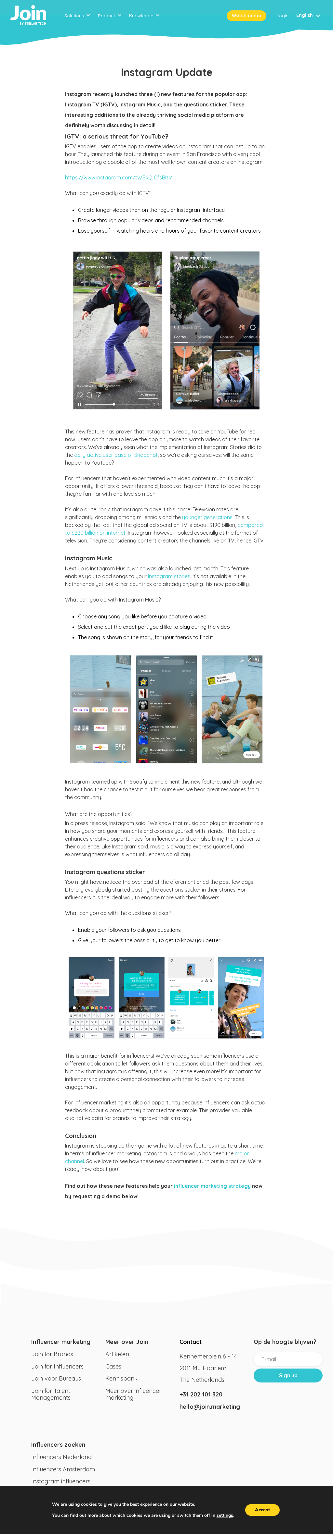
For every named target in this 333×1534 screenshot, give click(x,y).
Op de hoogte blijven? (285, 1341)
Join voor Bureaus (56, 1378)
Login (282, 15)
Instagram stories (169, 576)
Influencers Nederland (61, 1457)
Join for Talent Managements (51, 1394)
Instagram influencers (60, 1481)
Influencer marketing (60, 1341)
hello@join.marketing (210, 1406)
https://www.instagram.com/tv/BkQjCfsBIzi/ (118, 177)
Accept (262, 1510)
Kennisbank (121, 1378)
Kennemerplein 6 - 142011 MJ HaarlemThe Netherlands (208, 1368)
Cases (113, 1366)
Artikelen (117, 1354)
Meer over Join (126, 1341)
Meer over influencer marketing (133, 1394)
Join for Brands (52, 1354)
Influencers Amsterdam (63, 1469)
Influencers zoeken (58, 1444)
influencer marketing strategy (212, 1186)
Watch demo (246, 15)
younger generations (207, 517)
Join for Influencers (57, 1366)
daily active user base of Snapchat (116, 455)
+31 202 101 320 (201, 1394)
